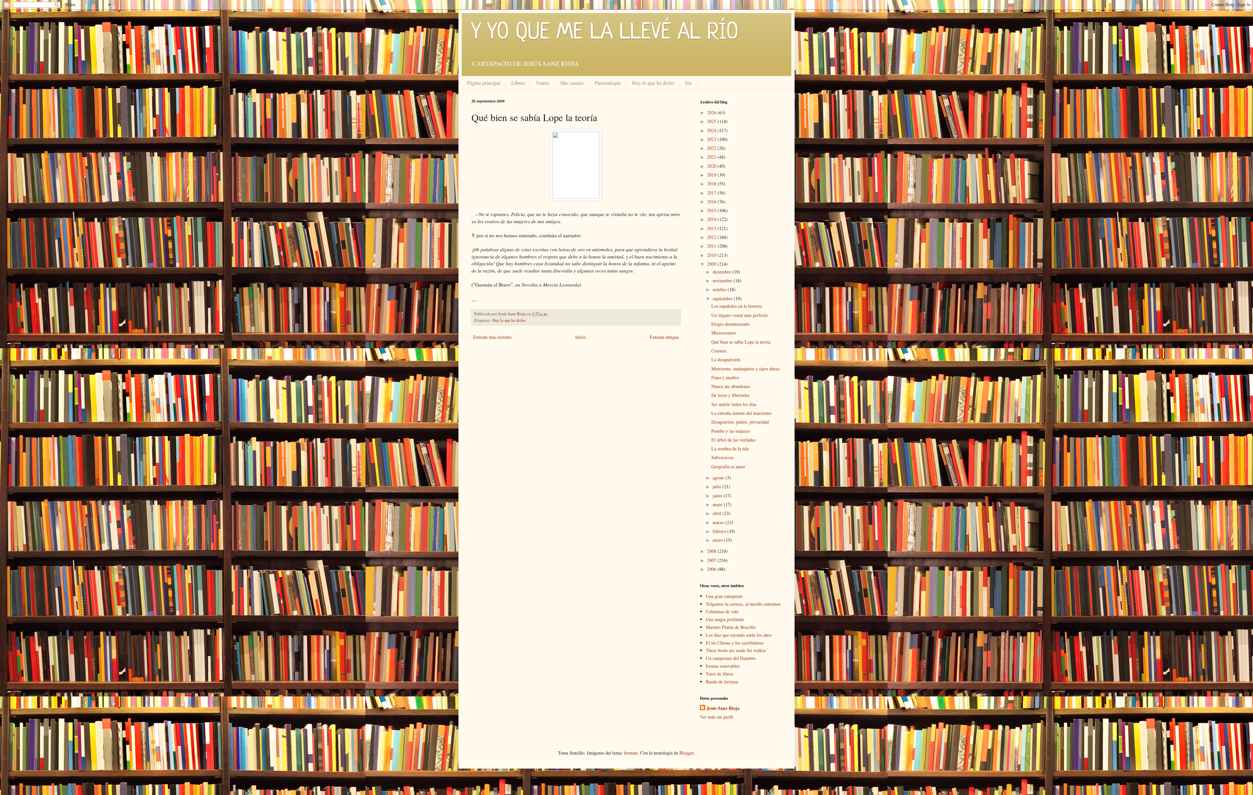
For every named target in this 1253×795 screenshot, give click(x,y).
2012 (712, 237)
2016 (712, 201)
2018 (712, 183)
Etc (688, 82)
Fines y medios (725, 377)
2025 (712, 121)
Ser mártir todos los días (733, 404)
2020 (712, 166)
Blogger (686, 753)
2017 (712, 193)
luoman (631, 753)
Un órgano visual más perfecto (739, 315)
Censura (718, 351)
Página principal (483, 82)
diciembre (722, 272)
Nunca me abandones (730, 386)
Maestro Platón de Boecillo (731, 627)
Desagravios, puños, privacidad (740, 422)
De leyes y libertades (730, 395)
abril (717, 513)
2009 (712, 264)
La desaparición (725, 359)
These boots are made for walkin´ (736, 650)
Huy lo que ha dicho (653, 82)
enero (718, 540)
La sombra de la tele (730, 448)
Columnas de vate (722, 611)
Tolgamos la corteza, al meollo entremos (743, 604)
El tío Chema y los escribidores (735, 643)
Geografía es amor (728, 466)
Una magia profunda (725, 619)
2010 (712, 255)
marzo (719, 522)
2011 (712, 246)
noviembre (723, 280)
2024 (712, 130)
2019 (712, 175)
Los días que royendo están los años (738, 635)
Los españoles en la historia (736, 306)
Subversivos (722, 457)
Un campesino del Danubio (731, 658)
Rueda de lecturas (722, 681)
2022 (712, 148)
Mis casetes (572, 82)
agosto (719, 478)
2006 (712, 569)
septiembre (723, 298)
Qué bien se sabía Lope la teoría (740, 342)
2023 (712, 139)
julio (717, 486)
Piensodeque (608, 82)
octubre (720, 289)
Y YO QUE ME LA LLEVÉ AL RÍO (605, 33)
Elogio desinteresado (730, 324)
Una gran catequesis (724, 596)
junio (718, 495)
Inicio (580, 337)
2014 (712, 219)
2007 (712, 560)
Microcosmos (723, 333)
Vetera (542, 82)
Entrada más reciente (492, 337)
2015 (712, 210)
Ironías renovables (722, 666)
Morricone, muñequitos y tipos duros (745, 369)
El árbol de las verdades (733, 440)
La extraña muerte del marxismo (741, 413)
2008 (712, 551)
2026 (712, 112)
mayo (718, 504)
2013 (712, 228)
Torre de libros (719, 674)
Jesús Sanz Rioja (722, 708)
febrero (720, 531)
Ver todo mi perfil (716, 717)
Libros (518, 82)
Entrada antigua (664, 337)
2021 (712, 157)
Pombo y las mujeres (730, 431)
